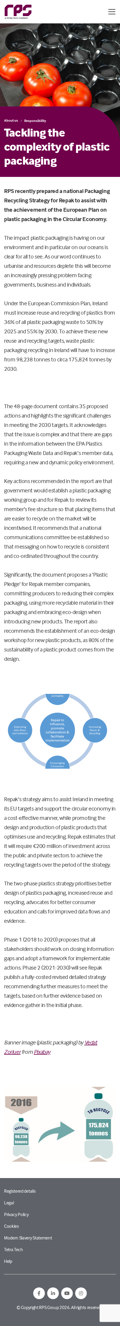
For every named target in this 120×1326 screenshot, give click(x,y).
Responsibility (35, 120)
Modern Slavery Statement (28, 1238)
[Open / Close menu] (111, 11)
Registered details (20, 1191)
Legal (9, 1203)
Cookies (11, 1226)
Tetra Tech (13, 1249)
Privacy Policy (16, 1214)
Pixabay (42, 1051)
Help (8, 1261)
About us (11, 120)
